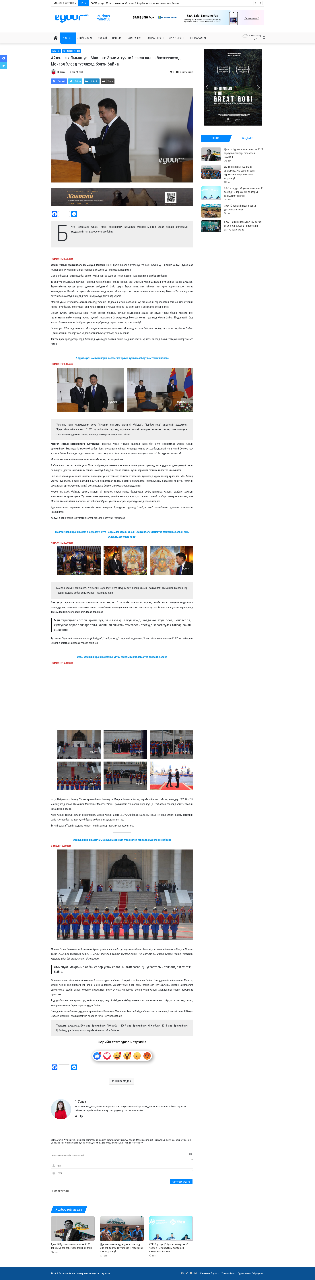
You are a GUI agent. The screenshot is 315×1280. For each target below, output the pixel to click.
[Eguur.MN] (82, 18)
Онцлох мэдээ (122, 1081)
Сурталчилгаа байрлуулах (250, 1273)
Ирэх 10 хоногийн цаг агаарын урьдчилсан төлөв (115, 3)
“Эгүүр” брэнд (176, 37)
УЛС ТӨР (66, 37)
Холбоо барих (228, 1273)
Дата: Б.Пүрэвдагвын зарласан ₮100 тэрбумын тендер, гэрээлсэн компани (243, 153)
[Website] (77, 1116)
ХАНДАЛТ (247, 138)
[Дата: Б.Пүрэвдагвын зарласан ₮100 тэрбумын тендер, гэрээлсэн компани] (73, 1228)
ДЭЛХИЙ (102, 37)
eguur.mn (106, 1273)
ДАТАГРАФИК (134, 37)
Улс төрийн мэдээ (71, 51)
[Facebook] (3, 58)
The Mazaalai (198, 37)
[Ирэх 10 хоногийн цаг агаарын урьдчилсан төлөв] (211, 211)
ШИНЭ (216, 138)
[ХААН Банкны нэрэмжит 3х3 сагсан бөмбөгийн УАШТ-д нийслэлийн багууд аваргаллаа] (211, 227)
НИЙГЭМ (116, 37)
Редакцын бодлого (209, 1273)
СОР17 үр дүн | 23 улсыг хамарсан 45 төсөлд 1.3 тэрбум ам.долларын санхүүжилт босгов (168, 1248)
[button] (194, 17)
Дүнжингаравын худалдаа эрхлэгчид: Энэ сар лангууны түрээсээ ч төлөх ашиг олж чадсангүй (121, 1248)
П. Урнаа (61, 72)
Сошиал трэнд (155, 37)
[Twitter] (3, 65)
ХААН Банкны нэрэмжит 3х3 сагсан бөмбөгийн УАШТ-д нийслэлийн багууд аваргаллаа (243, 225)
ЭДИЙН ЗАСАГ (84, 37)
